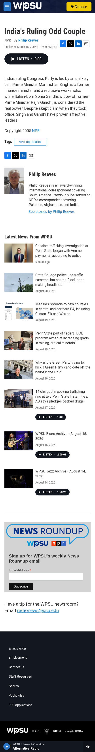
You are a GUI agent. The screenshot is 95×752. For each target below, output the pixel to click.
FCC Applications (20, 705)
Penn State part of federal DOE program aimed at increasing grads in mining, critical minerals (62, 338)
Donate (81, 7)
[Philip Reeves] (14, 181)
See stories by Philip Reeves (52, 211)
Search (14, 686)
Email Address (20, 570)
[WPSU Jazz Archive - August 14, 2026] (18, 478)
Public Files (16, 695)
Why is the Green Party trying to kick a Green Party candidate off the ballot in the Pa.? (62, 367)
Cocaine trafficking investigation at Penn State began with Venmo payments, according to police (61, 251)
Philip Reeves (28, 40)
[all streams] (89, 746)
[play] (7, 746)
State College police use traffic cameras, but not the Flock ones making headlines (59, 280)
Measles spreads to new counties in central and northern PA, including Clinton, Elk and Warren (62, 309)
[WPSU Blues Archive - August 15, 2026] (18, 440)
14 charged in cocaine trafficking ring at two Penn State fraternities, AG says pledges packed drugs (61, 396)
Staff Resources (20, 676)
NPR (36, 130)
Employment (18, 657)
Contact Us (16, 667)
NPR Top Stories (30, 142)
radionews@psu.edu (38, 610)
